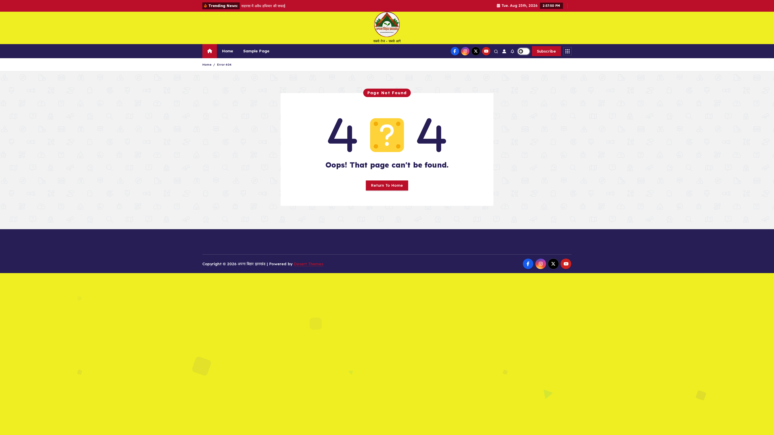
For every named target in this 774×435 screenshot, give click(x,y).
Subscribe (546, 51)
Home (227, 51)
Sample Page (256, 51)
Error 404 (224, 64)
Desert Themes (308, 263)
